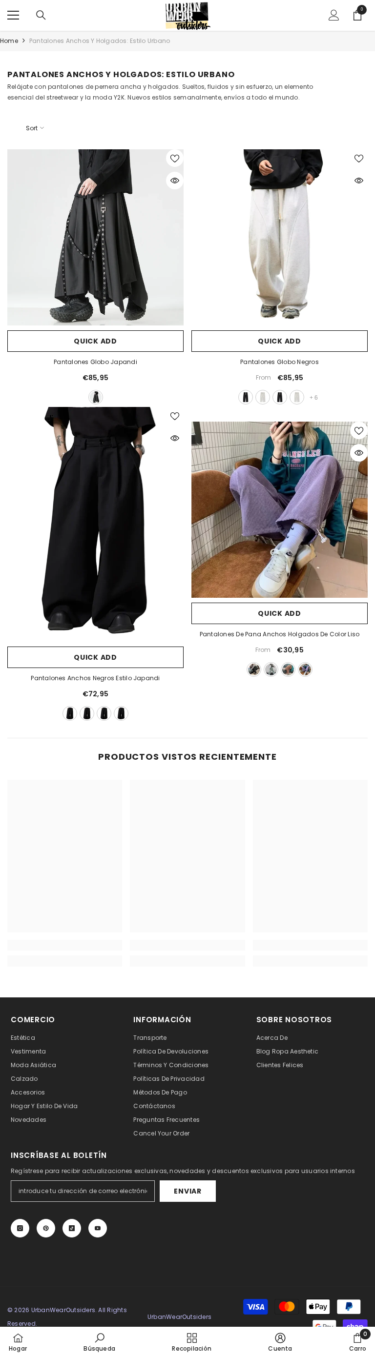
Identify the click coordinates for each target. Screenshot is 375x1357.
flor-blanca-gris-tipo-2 (297, 397)
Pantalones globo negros (279, 362)
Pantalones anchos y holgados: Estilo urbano (99, 41)
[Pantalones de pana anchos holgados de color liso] (279, 510)
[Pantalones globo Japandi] (95, 237)
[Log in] (334, 15)
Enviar (187, 1191)
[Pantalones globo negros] (279, 237)
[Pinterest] (46, 1228)
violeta (305, 669)
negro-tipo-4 (121, 713)
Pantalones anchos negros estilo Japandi (95, 678)
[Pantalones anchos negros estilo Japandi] (95, 524)
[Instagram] (20, 1228)
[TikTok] (71, 1228)
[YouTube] (97, 1228)
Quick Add (95, 341)
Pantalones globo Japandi (95, 362)
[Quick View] (175, 180)
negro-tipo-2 (279, 397)
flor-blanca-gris (262, 397)
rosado (288, 669)
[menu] (13, 15)
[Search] (41, 15)
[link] (64, 945)
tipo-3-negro (104, 713)
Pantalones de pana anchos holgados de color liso (280, 634)
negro (95, 397)
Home (9, 41)
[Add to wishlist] (175, 158)
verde (271, 669)
